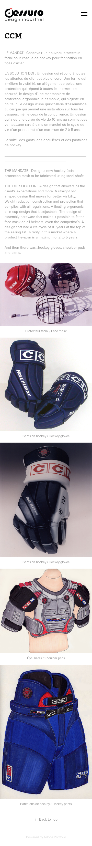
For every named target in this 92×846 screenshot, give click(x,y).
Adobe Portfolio (55, 837)
